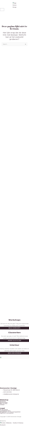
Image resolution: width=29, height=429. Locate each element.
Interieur (14, 345)
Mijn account (3, 403)
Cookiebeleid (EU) (5, 410)
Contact (2, 404)
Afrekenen (3, 401)
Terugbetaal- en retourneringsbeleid (10, 412)
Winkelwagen (4, 402)
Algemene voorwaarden (7, 413)
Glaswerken (14, 332)
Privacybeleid (4, 409)
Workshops (14, 320)
